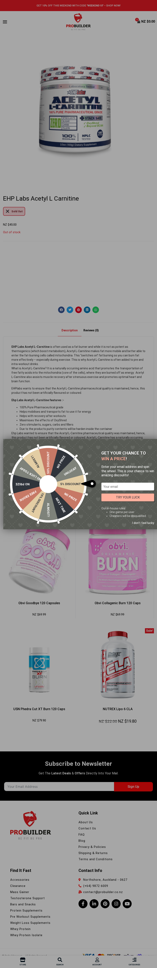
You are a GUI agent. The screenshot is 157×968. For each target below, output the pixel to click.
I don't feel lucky (143, 523)
